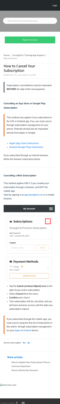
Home (7, 55)
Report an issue (30, 39)
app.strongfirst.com (33, 195)
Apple (17, 330)
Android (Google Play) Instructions (26, 147)
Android (27, 330)
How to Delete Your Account (24, 370)
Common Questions (21, 366)
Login (54, 5)
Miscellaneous (10, 58)
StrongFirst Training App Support (29, 55)
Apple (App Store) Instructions (24, 143)
